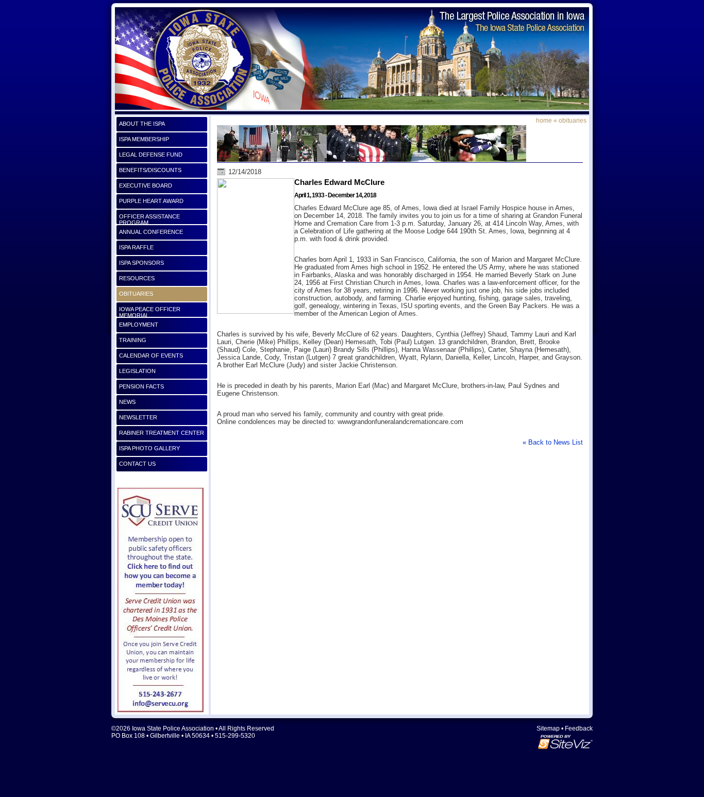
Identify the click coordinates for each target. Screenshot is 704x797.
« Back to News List (553, 442)
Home (544, 120)
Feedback (579, 728)
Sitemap (548, 728)
